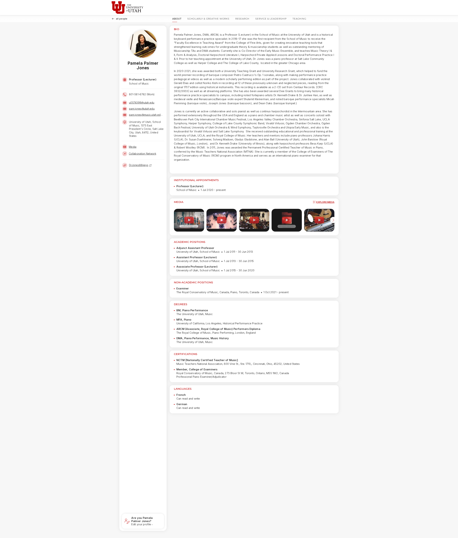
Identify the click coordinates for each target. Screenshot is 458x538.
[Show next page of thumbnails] (333, 220)
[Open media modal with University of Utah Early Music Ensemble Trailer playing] (319, 220)
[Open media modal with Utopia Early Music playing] (254, 220)
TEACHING (299, 18)
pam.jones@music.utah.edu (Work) (146, 114)
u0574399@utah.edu (141, 102)
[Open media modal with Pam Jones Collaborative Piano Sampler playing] (189, 220)
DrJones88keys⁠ (138, 165)
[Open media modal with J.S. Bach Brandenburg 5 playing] (221, 220)
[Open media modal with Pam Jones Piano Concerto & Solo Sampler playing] (287, 220)
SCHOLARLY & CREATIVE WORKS (208, 18)
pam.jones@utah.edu (142, 108)
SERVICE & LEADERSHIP (271, 18)
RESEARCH (242, 18)
